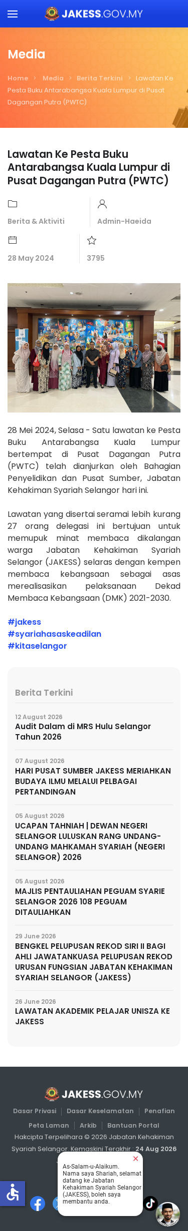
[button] (13, 13)
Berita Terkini (100, 78)
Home (18, 78)
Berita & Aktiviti (36, 221)
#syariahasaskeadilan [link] (54, 634)
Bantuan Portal (133, 1125)
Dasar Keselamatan (100, 1111)
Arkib (88, 1125)
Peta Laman (49, 1125)
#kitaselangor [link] (37, 646)
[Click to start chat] (167, 1214)
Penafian (159, 1111)
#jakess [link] (24, 622)
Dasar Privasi (34, 1111)
